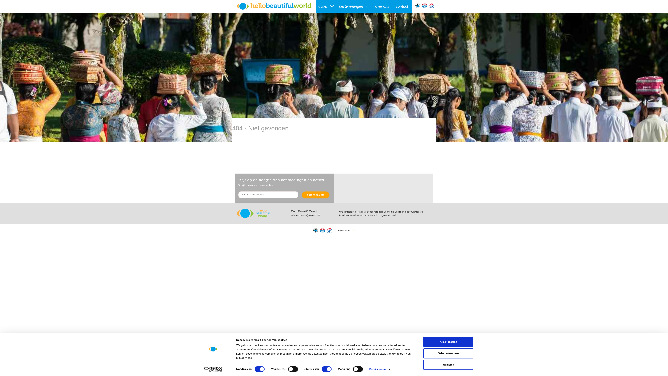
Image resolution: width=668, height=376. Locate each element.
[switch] (293, 369)
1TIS (352, 230)
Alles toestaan (448, 341)
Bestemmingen (351, 6)
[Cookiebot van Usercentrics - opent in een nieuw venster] (213, 369)
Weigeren (448, 364)
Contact (402, 6)
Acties (323, 6)
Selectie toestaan (448, 353)
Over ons (382, 6)
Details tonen (377, 369)
